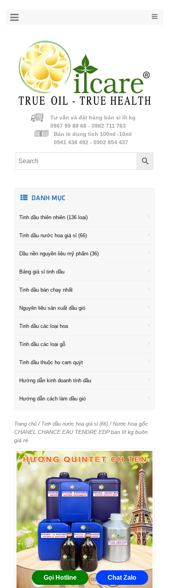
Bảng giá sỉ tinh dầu (41, 272)
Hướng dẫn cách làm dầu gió (52, 399)
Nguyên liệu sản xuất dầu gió (52, 308)
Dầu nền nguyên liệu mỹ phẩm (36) (59, 254)
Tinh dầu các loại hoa (43, 326)
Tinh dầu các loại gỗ (42, 344)
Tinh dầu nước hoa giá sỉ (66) (53, 235)
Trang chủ (25, 424)
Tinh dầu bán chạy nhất (46, 290)
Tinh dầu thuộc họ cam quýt (51, 362)
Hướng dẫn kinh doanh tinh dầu (55, 380)
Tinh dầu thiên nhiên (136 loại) (53, 217)
